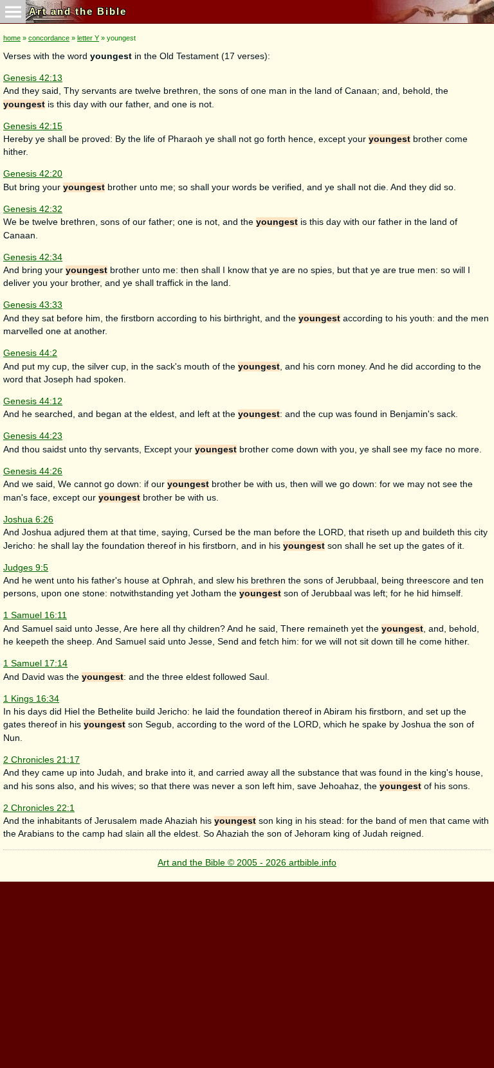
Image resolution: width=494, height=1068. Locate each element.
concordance (48, 38)
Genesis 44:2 (30, 353)
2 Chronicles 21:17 (41, 760)
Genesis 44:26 (32, 471)
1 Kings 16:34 (31, 699)
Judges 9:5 (25, 568)
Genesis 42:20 (32, 174)
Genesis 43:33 (32, 305)
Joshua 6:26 (28, 519)
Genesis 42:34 (32, 257)
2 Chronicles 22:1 (39, 808)
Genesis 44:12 (32, 401)
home (12, 38)
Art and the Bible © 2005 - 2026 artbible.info (247, 863)
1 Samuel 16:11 (35, 615)
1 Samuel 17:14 (35, 663)
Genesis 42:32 (32, 209)
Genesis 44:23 (32, 436)
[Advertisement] (244, 972)
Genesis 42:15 (32, 126)
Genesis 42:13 (32, 78)
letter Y (88, 38)
